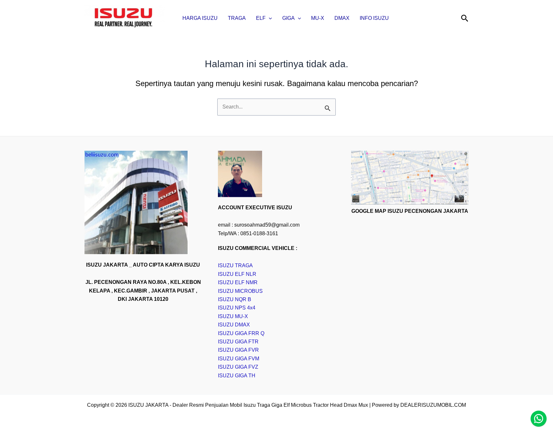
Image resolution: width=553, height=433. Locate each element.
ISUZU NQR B (234, 299)
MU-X (317, 18)
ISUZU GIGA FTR (238, 341)
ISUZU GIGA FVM (238, 358)
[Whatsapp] (539, 419)
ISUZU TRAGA (235, 265)
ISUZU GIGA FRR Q (241, 333)
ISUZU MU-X (233, 316)
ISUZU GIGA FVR (238, 350)
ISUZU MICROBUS (240, 291)
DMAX (341, 18)
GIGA (288, 18)
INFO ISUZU (374, 18)
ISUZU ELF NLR (237, 274)
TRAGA (237, 18)
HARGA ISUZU (200, 18)
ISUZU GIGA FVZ (238, 367)
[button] (269, 18)
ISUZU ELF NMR (238, 282)
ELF (261, 18)
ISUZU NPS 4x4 (236, 307)
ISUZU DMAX (234, 324)
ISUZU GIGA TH (236, 375)
